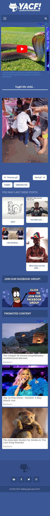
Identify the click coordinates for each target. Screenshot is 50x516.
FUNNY (7, 185)
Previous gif (12, 177)
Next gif (38, 177)
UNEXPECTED (21, 185)
